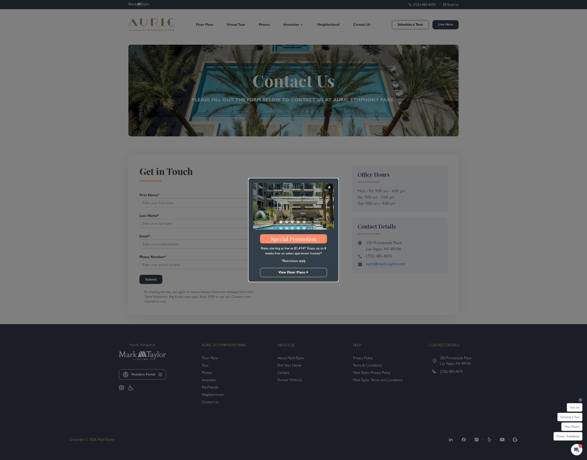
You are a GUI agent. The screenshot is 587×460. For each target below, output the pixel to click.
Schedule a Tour (569, 417)
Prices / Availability (568, 436)
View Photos (571, 426)
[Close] (329, 187)
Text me (574, 407)
